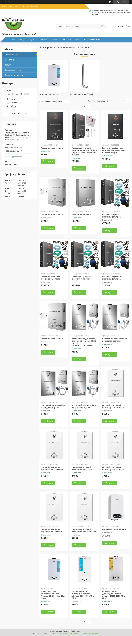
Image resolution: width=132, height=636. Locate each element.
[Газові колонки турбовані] (84, 76)
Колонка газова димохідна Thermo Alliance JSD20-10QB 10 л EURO (113, 594)
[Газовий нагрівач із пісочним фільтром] (115, 193)
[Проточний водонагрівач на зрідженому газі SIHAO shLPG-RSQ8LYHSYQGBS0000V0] (84, 317)
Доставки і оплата (71, 39)
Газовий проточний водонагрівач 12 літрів (83, 468)
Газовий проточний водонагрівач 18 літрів (52, 468)
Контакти (55, 39)
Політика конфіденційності (89, 633)
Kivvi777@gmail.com (13, 157)
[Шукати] (102, 26)
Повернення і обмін (91, 39)
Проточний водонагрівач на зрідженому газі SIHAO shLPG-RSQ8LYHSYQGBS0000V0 (84, 342)
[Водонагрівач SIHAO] (84, 193)
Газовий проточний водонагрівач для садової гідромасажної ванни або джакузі (84, 151)
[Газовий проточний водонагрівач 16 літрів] (115, 383)
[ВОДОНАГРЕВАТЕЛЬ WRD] (115, 507)
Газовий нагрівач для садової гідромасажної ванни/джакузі (113, 150)
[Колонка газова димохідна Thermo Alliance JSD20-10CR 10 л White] (84, 570)
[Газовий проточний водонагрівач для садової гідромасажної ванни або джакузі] (84, 126)
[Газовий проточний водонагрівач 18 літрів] (53, 445)
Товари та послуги (51, 47)
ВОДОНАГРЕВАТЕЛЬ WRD (114, 529)
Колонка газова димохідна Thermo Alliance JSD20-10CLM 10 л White (53, 594)
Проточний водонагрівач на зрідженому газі (114, 339)
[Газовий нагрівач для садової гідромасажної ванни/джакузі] (115, 126)
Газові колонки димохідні (50, 94)
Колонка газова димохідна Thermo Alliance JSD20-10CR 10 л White (83, 594)
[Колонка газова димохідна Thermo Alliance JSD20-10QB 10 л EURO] (115, 570)
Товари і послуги (26, 39)
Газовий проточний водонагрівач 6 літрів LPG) (84, 530)
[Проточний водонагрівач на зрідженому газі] (115, 317)
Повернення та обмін (14, 75)
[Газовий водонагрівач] (53, 126)
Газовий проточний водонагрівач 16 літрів (113, 406)
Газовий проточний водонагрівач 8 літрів (51, 530)
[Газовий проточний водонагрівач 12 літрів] (84, 445)
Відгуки (8, 65)
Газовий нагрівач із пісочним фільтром (111, 215)
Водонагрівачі (67, 47)
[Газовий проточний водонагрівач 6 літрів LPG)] (84, 507)
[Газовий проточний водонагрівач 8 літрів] (53, 507)
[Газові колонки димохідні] (54, 76)
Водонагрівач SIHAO (81, 214)
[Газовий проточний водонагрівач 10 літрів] (115, 445)
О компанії (42, 39)
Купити (50, 161)
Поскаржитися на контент (67, 633)
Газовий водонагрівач (52, 148)
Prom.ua (79, 631)
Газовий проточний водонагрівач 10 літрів (113, 468)
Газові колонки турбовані (81, 94)
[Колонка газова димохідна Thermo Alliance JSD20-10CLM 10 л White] (53, 570)
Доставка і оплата (13, 70)
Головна (11, 39)
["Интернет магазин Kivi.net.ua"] (13, 24)
